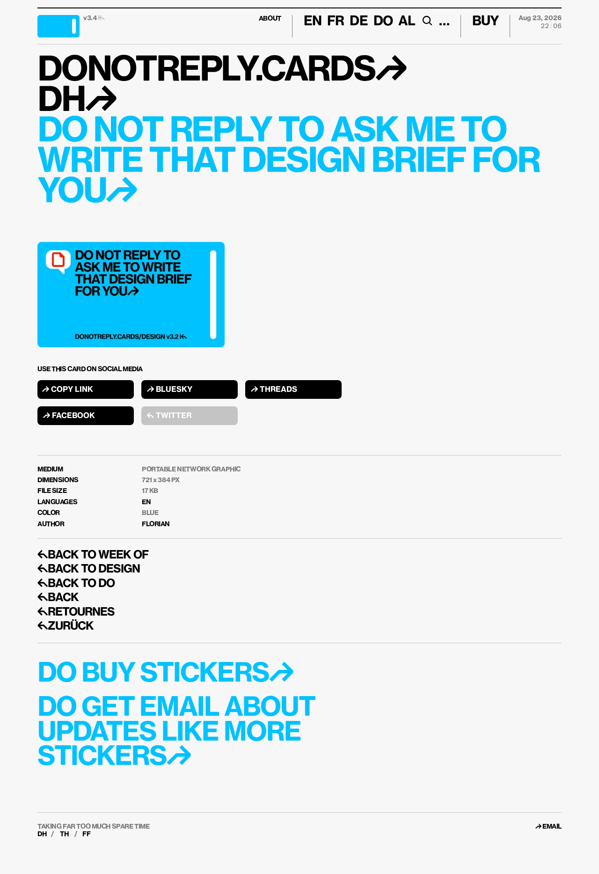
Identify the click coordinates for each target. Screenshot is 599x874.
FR (335, 21)
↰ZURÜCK (65, 626)
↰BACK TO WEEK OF (92, 555)
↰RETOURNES (76, 612)
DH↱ (76, 101)
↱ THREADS (274, 390)
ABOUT (270, 18)
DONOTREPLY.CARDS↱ (221, 71)
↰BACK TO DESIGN (88, 569)
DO (383, 21)
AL (406, 21)
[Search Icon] (427, 20)
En (312, 21)
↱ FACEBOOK (69, 416)
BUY (485, 21)
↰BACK (58, 597)
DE (358, 21)
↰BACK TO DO (76, 583)
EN (146, 502)
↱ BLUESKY (169, 390)
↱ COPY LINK (67, 390)
